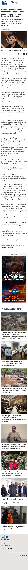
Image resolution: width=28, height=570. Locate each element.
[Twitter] (21, 54)
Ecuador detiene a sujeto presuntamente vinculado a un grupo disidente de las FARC (12, 474)
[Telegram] (26, 54)
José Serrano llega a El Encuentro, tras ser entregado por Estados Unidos (13, 528)
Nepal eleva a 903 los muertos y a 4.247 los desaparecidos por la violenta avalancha (13, 363)
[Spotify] (11, 549)
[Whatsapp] (19, 54)
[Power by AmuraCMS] (23, 555)
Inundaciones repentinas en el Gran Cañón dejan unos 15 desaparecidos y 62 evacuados (14, 390)
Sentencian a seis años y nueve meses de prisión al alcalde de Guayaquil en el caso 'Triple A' (12, 501)
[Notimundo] (4, 3)
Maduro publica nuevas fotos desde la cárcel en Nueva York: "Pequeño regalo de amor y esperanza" (14, 446)
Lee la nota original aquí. (9, 240)
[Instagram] (5, 549)
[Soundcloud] (8, 549)
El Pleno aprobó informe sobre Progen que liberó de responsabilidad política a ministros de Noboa (14, 418)
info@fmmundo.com (5, 545)
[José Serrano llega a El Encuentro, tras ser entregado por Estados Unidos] (14, 515)
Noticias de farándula (7, 247)
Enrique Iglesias (6, 245)
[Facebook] (24, 54)
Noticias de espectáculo (18, 245)
